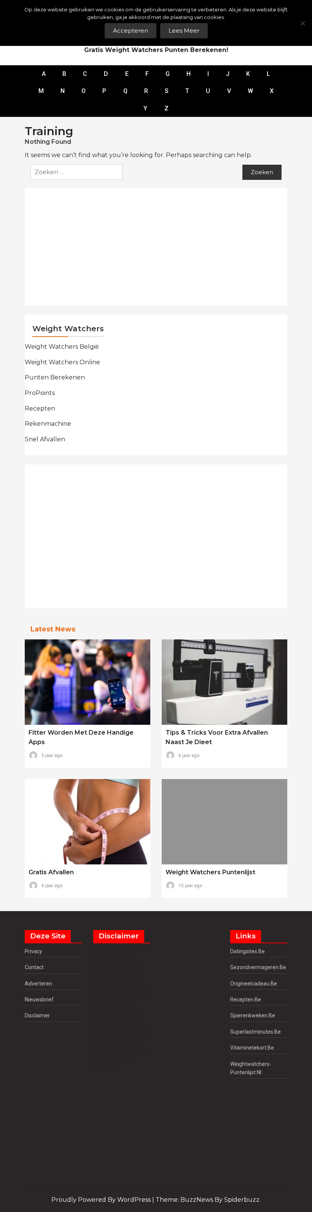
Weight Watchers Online (62, 362)
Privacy (33, 951)
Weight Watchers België (62, 346)
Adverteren (38, 984)
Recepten (40, 408)
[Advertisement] (160, 247)
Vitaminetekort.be (252, 1048)
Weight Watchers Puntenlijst (210, 872)
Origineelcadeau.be (253, 984)
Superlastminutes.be (255, 1032)
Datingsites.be (247, 951)
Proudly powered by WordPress (101, 1199)
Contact (34, 967)
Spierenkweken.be (252, 1015)
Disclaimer (37, 1015)
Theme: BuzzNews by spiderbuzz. (208, 1199)
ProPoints (40, 393)
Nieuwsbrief (39, 999)
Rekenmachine (48, 423)
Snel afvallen (45, 439)
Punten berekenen (55, 377)
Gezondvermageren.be (258, 967)
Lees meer (184, 30)
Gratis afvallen (51, 872)
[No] (302, 23)
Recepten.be (245, 999)
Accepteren (130, 30)
